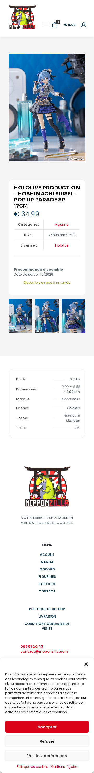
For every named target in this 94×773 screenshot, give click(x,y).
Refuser (47, 741)
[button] (86, 664)
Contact (47, 591)
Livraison (47, 616)
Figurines (47, 576)
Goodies (47, 569)
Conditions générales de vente (47, 626)
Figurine (62, 224)
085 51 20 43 (31, 646)
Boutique (47, 584)
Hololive (62, 245)
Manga (47, 562)
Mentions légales (64, 766)
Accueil (47, 554)
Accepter (47, 726)
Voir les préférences (47, 755)
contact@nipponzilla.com (44, 651)
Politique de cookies (32, 766)
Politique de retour (47, 609)
